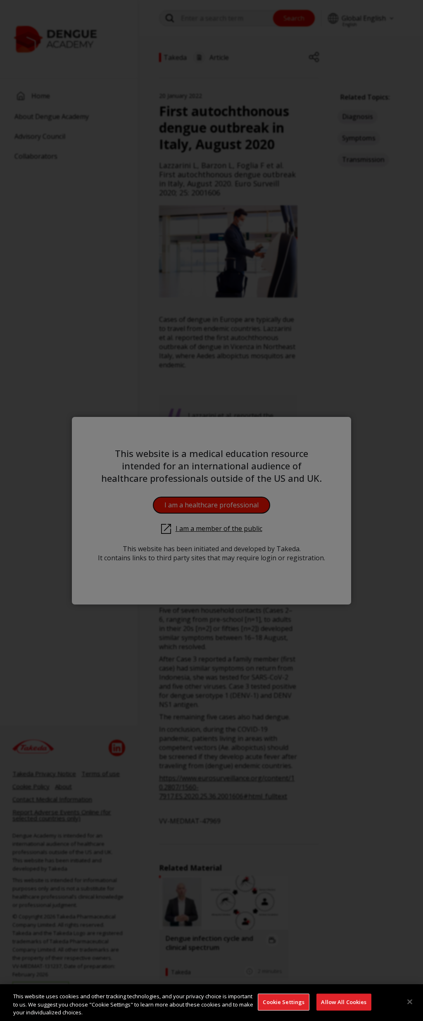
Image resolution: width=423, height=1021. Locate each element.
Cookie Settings (283, 1001)
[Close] (410, 1001)
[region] (211, 1002)
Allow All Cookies (343, 1001)
